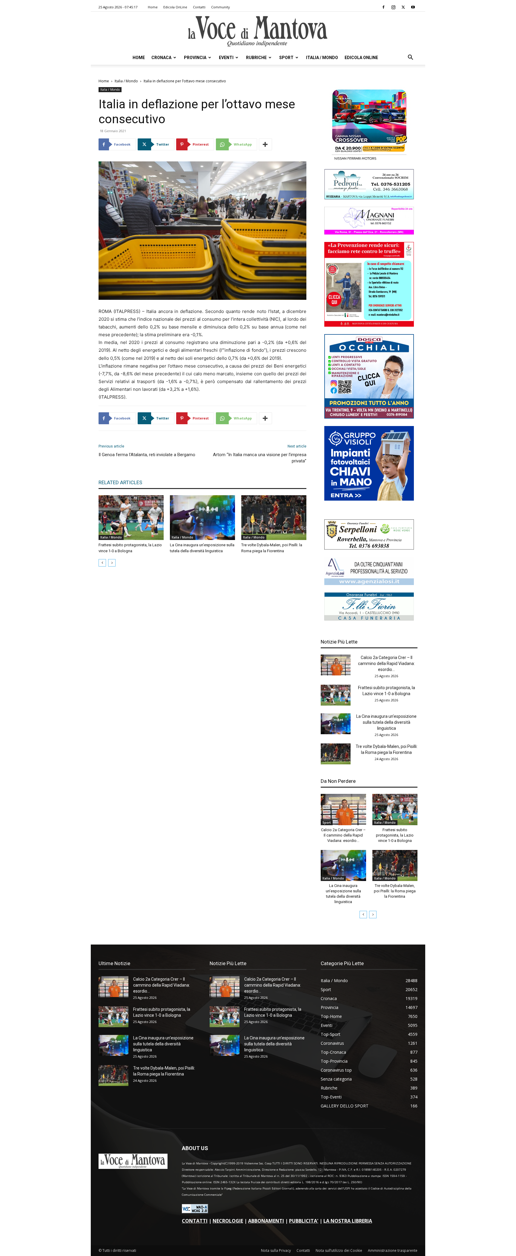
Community (220, 7)
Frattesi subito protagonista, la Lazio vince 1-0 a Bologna (395, 835)
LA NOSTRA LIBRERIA (347, 1221)
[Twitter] (403, 7)
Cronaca (161, 57)
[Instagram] (393, 7)
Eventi (226, 57)
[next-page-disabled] (112, 563)
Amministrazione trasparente (392, 1250)
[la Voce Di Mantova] (258, 31)
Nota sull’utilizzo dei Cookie (339, 1250)
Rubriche (256, 57)
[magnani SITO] (369, 233)
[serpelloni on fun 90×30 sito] (369, 548)
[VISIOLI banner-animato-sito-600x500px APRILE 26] (369, 499)
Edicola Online (361, 57)
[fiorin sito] (369, 619)
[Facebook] (383, 7)
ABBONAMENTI (266, 1221)
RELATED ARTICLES (120, 482)
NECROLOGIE (228, 1221)
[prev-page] (102, 563)
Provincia (195, 57)
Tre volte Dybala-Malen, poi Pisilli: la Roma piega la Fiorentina (395, 891)
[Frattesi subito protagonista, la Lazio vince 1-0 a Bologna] (131, 517)
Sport (286, 57)
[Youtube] (412, 7)
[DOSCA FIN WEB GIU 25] (369, 417)
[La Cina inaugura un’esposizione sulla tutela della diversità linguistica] (202, 517)
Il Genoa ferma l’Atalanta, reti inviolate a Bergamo (147, 454)
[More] (265, 144)
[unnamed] (369, 583)
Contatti (199, 7)
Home (153, 7)
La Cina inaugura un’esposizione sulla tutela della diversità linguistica (386, 722)
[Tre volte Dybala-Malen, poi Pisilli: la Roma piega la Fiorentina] (273, 517)
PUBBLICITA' (303, 1221)
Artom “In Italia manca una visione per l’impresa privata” (259, 458)
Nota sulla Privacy (276, 1250)
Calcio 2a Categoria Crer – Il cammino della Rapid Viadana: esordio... (386, 663)
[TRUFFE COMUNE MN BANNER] (369, 325)
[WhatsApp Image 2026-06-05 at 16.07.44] (369, 160)
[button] (410, 58)
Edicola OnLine (175, 7)
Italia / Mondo (322, 57)
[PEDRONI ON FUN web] (369, 197)
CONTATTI (195, 1221)
